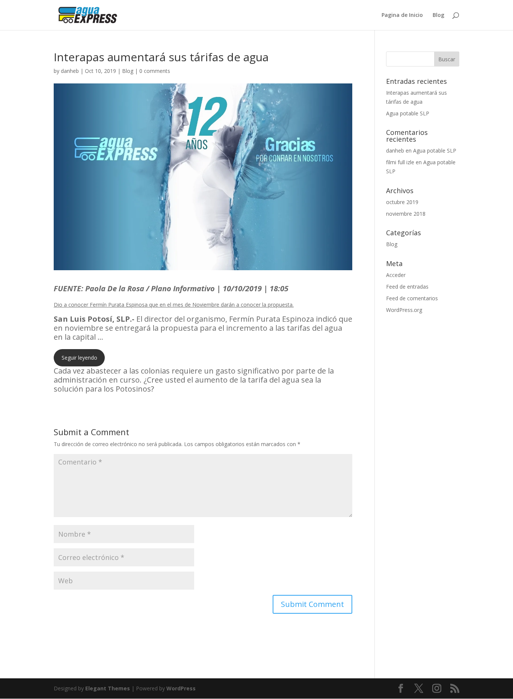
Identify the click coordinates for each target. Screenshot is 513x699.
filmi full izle (400, 162)
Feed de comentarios (412, 298)
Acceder (396, 274)
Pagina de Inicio (402, 15)
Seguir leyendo (79, 357)
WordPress (181, 688)
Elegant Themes (107, 688)
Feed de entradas (407, 286)
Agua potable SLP (407, 113)
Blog (438, 15)
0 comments (154, 70)
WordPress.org (404, 309)
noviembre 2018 (405, 213)
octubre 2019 (402, 202)
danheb (70, 70)
